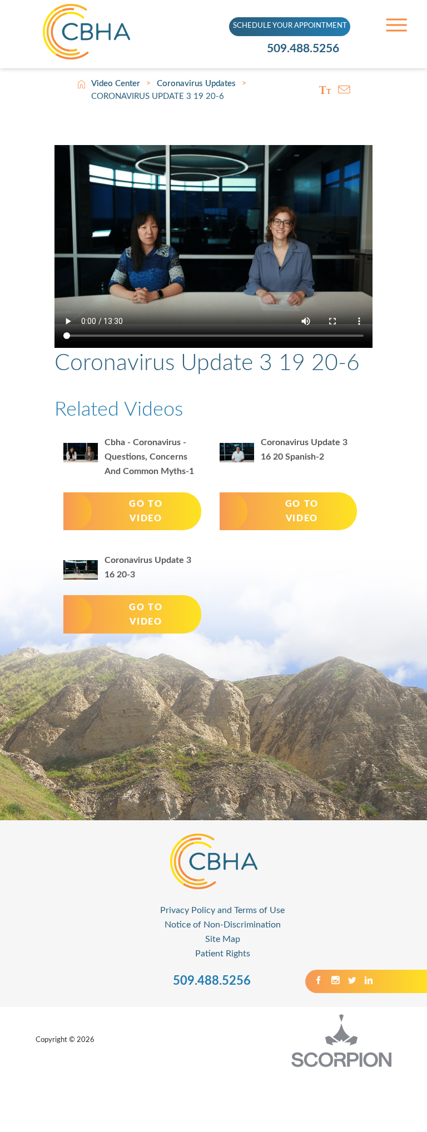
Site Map (222, 939)
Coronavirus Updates (196, 83)
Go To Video (145, 511)
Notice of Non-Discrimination (223, 924)
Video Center (115, 83)
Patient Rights (222, 953)
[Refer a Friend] (344, 90)
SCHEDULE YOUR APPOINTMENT (290, 25)
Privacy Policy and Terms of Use (222, 910)
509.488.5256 (303, 48)
